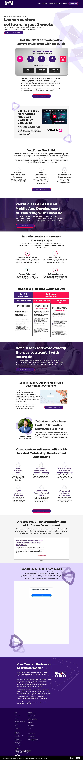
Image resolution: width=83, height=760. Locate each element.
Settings (72, 758)
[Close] (81, 758)
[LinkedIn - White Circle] (19, 756)
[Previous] (16, 316)
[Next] (66, 316)
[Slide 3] (42, 560)
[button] (44, 3)
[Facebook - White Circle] (16, 756)
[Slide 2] (41, 560)
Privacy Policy (44, 758)
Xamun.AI (33, 696)
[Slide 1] (40, 560)
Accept (78, 758)
